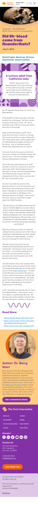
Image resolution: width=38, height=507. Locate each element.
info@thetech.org (9, 458)
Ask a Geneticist (19, 29)
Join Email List (12, 467)
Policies (6, 493)
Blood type (20, 57)
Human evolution (22, 60)
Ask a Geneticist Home (16, 399)
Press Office (24, 427)
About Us (6, 415)
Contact (22, 415)
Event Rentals (24, 423)
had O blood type (19, 271)
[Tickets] (27, 3)
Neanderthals (8, 60)
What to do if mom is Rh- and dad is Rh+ (19, 326)
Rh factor (30, 57)
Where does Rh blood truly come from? (19, 318)
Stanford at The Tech (13, 385)
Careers (5, 427)
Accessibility (7, 419)
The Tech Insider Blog (10, 423)
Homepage (6, 29)
